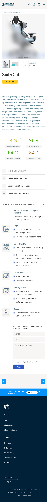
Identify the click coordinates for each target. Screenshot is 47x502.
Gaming (8, 12)
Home (3, 12)
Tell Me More (9, 81)
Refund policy (9, 448)
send (19, 367)
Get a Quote (32, 392)
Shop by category (10, 430)
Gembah (7, 462)
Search (6, 420)
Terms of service (10, 458)
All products (8, 425)
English (8, 482)
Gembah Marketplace (22, 489)
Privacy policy (9, 453)
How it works (8, 443)
